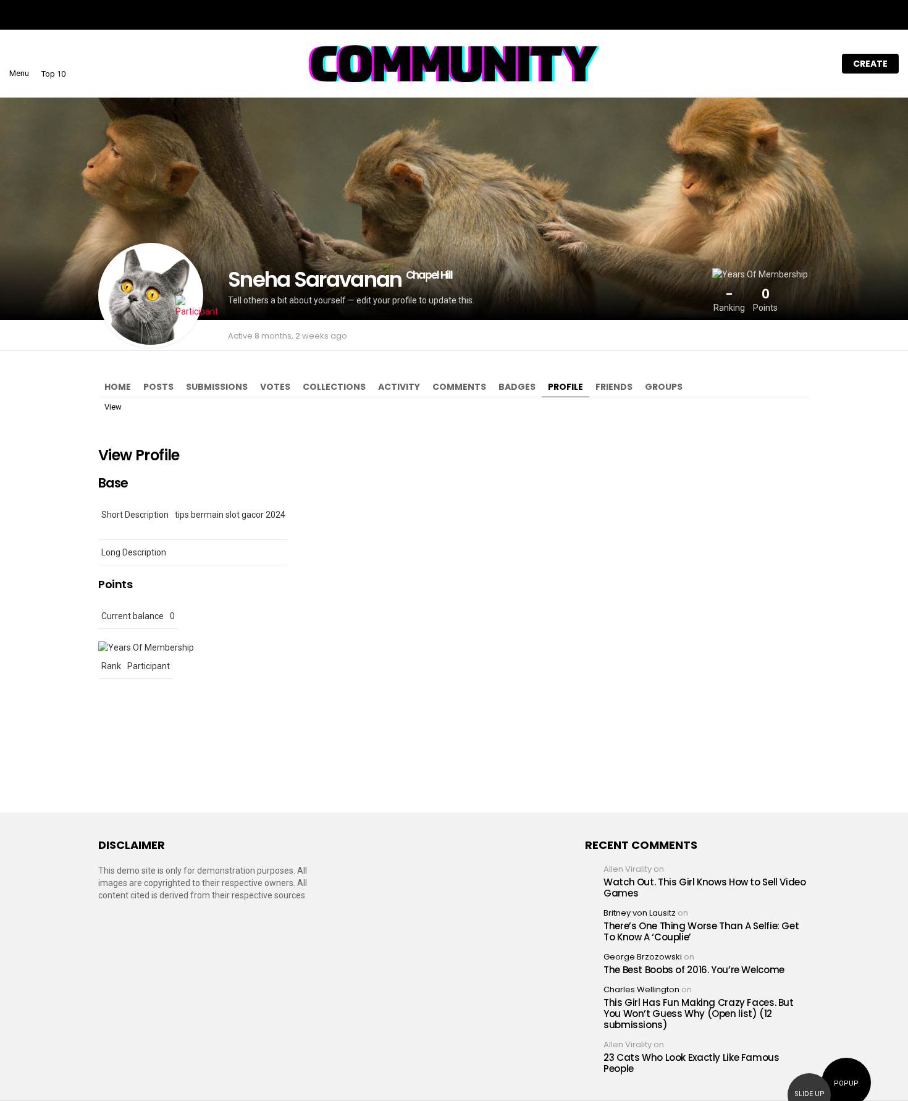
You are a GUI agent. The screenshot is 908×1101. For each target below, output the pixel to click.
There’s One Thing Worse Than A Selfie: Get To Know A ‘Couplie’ (701, 931)
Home (117, 387)
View (113, 406)
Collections (334, 387)
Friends (614, 387)
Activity (399, 387)
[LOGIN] (820, 63)
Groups (664, 387)
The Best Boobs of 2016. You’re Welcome (693, 969)
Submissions (217, 387)
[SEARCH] (794, 63)
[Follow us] (768, 63)
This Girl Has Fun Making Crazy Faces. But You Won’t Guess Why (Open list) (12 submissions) (698, 1013)
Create (870, 63)
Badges (517, 387)
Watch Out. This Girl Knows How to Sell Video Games (704, 887)
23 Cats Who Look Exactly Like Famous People (691, 1063)
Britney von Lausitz (639, 913)
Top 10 (53, 73)
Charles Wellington (641, 989)
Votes (275, 387)
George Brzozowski (642, 957)
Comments (459, 387)
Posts (158, 387)
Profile (565, 387)
